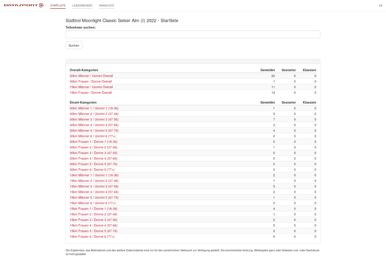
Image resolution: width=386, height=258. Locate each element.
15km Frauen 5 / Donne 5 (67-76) (93, 231)
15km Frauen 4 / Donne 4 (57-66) (93, 225)
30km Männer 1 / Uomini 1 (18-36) (94, 108)
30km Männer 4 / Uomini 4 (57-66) (94, 125)
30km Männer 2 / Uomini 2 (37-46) (94, 113)
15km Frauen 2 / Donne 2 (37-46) (93, 214)
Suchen (74, 45)
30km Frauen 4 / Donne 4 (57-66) (93, 158)
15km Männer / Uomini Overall (91, 87)
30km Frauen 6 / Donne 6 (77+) (92, 169)
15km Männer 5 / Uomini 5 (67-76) (94, 197)
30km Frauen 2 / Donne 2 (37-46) (93, 147)
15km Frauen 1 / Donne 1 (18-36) (93, 208)
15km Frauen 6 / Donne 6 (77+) (92, 236)
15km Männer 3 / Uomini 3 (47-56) (94, 186)
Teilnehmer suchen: (81, 27)
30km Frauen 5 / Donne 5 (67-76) (93, 164)
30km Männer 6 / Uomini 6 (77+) (93, 136)
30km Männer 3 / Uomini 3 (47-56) (94, 119)
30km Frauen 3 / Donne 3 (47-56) (93, 152)
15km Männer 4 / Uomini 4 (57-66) (94, 191)
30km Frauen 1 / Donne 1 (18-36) (93, 141)
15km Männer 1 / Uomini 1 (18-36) (94, 175)
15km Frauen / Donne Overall (91, 92)
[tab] (193, 61)
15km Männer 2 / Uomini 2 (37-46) (94, 180)
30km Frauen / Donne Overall (91, 81)
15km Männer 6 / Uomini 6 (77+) (93, 203)
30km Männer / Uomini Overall (91, 75)
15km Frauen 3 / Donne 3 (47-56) (93, 219)
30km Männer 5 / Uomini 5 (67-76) (94, 130)
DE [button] (381, 5)
